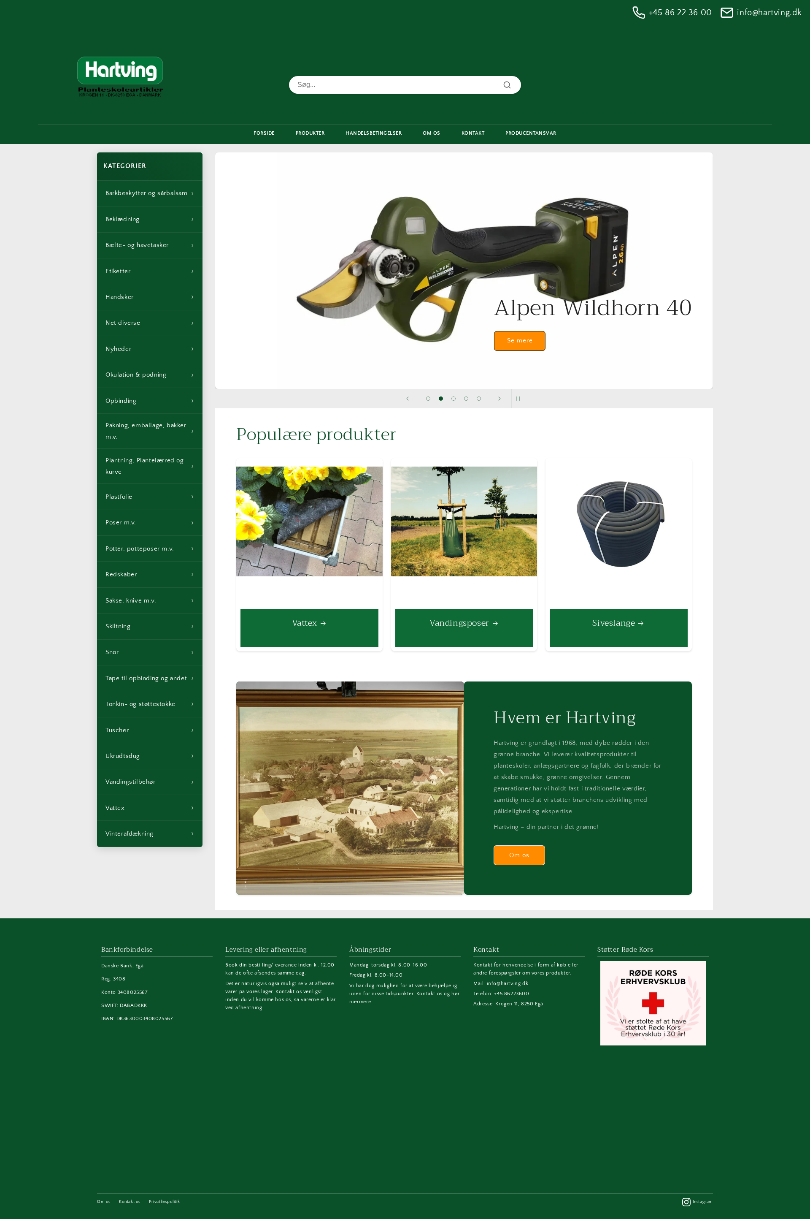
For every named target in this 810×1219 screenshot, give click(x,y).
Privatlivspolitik (164, 1202)
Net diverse (149, 323)
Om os (519, 854)
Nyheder (149, 349)
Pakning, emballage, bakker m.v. (149, 431)
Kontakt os (129, 1202)
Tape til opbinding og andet (149, 678)
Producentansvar (530, 133)
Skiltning (149, 626)
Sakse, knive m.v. (149, 600)
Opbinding (149, 400)
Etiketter (149, 271)
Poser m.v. (149, 523)
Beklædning (149, 219)
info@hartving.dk (769, 12)
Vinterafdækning (149, 833)
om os (431, 133)
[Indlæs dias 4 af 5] (466, 398)
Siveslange (614, 623)
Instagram (703, 1202)
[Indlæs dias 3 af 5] (453, 398)
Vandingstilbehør (149, 782)
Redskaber (149, 574)
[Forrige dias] (407, 398)
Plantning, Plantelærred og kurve (149, 466)
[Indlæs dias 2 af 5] (441, 398)
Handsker (149, 297)
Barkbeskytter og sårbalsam (149, 193)
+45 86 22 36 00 (680, 12)
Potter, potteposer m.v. (149, 548)
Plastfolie (149, 496)
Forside (264, 133)
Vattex (149, 808)
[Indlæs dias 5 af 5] (478, 398)
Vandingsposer (459, 623)
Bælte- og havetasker (149, 245)
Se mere (519, 341)
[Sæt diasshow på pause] (520, 398)
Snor (149, 652)
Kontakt (473, 133)
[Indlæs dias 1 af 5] (428, 398)
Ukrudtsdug (149, 756)
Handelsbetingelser (374, 133)
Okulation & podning (149, 375)
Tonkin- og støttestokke (149, 704)
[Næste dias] (499, 398)
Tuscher (149, 730)
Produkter (310, 133)
